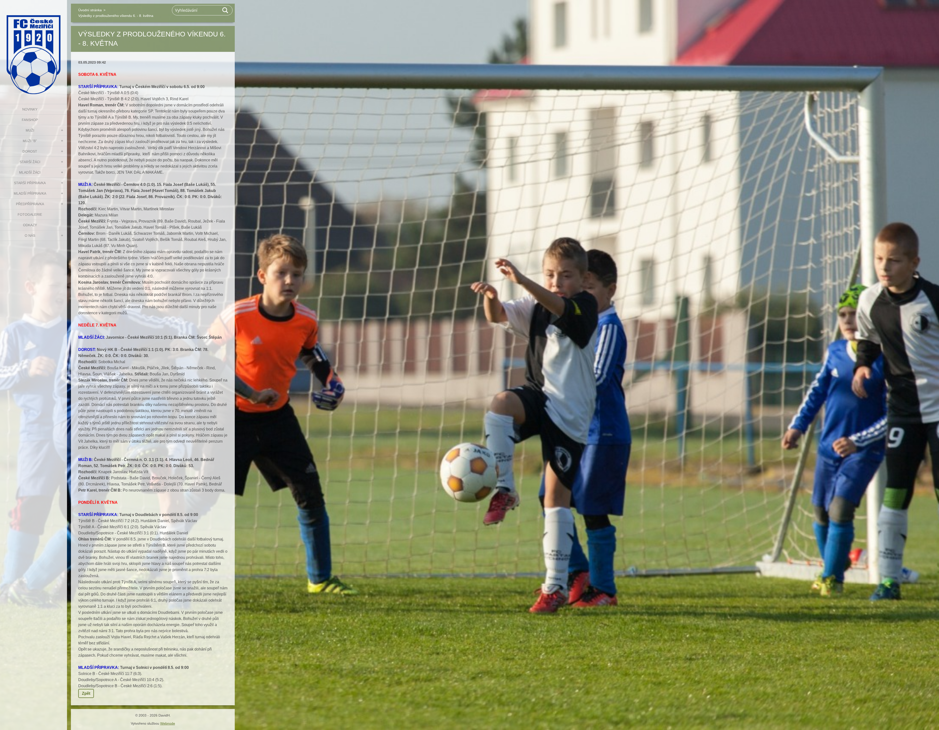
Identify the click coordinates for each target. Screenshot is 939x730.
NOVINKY (29, 109)
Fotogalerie (30, 214)
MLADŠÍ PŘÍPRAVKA (30, 193)
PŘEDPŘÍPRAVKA (30, 204)
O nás (30, 235)
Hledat (225, 10)
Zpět (86, 693)
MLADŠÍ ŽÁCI (30, 172)
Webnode (167, 723)
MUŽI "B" (30, 141)
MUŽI (30, 130)
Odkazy (30, 225)
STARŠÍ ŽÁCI (30, 162)
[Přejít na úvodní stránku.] (33, 49)
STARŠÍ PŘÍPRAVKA (30, 183)
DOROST (29, 151)
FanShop (30, 120)
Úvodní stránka (90, 10)
